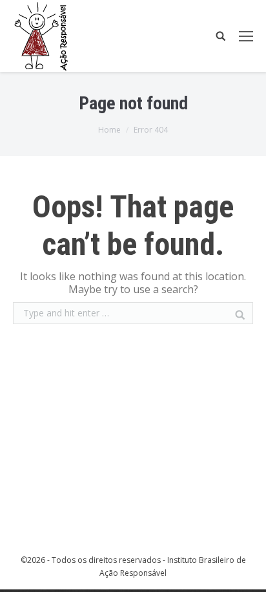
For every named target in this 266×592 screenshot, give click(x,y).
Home (109, 129)
